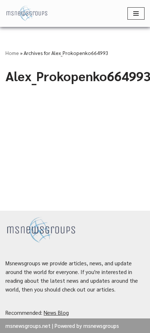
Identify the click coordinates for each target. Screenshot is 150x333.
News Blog (56, 312)
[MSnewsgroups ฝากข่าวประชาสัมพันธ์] (27, 13)
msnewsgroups (101, 325)
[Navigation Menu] (136, 13)
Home (12, 52)
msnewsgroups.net (28, 325)
